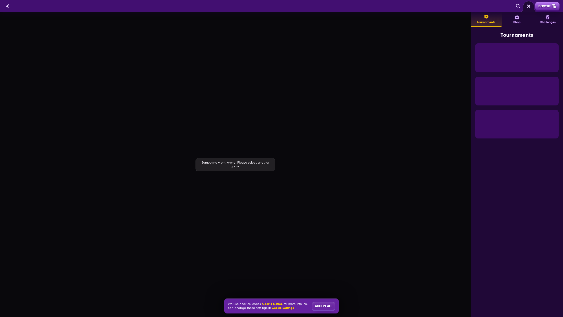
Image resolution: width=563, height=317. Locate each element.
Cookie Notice (272, 304)
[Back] (7, 6)
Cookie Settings (283, 308)
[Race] (529, 6)
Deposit (544, 6)
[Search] (518, 6)
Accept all (323, 306)
